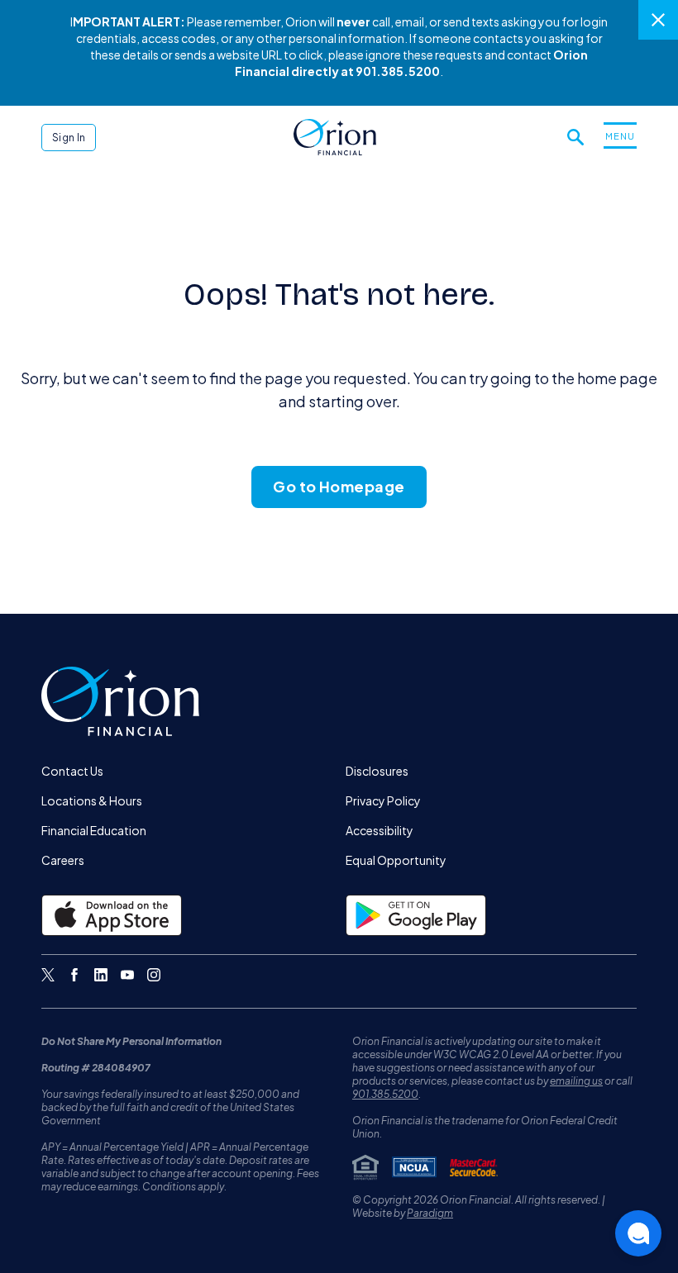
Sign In (68, 137)
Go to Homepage (338, 486)
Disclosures (377, 770)
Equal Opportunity (396, 860)
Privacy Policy (383, 800)
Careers (62, 860)
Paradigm (430, 1213)
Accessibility (379, 830)
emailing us (576, 1081)
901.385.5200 (385, 1094)
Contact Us (72, 770)
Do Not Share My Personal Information (131, 1041)
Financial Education (93, 830)
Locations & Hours (91, 800)
